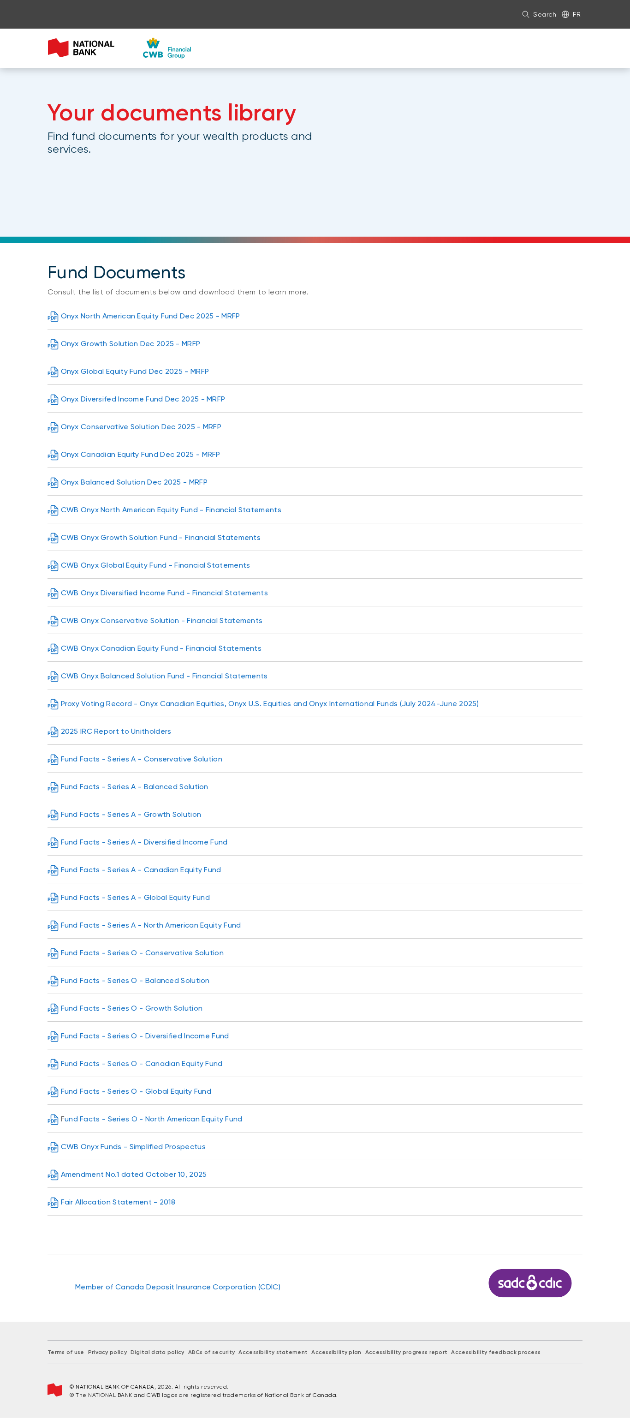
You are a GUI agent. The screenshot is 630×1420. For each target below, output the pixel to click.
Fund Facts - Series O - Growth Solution (132, 1008)
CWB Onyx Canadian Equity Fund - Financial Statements (161, 648)
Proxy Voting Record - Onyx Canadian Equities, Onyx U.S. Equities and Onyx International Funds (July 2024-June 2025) (270, 703)
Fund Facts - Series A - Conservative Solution (142, 759)
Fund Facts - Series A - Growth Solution (131, 814)
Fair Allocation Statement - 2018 (118, 1202)
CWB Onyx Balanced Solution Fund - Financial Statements (164, 675)
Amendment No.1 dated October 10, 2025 (134, 1174)
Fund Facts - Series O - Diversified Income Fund (145, 1035)
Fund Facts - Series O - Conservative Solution (142, 952)
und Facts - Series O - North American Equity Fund (154, 1118)
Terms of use (66, 1352)
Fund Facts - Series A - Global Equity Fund (135, 897)
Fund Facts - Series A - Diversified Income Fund (144, 842)
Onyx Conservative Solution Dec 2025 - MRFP (141, 426)
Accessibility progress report (406, 1352)
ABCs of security (211, 1352)
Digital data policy (157, 1352)
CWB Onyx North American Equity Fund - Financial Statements (171, 509)
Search (544, 14)
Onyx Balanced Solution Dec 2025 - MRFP (134, 482)
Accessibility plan (336, 1352)
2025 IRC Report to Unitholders (116, 731)
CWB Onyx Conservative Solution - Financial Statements (162, 620)
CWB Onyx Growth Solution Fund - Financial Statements (161, 537)
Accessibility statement (273, 1352)
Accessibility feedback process (496, 1352)
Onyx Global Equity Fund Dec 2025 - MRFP (135, 371)
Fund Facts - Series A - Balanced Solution (134, 786)
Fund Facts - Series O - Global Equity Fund (136, 1091)
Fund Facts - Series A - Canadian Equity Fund (141, 869)
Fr (577, 14)
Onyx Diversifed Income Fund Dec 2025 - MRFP (143, 399)
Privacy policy (107, 1352)
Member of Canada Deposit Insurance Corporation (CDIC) (177, 1286)
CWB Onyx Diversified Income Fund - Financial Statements (164, 592)
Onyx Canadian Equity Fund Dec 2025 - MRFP (140, 454)
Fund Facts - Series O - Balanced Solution (135, 980)
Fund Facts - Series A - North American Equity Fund (151, 925)
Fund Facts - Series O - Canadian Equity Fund (142, 1063)
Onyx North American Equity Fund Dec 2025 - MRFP (150, 316)
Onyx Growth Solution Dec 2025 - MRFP (131, 343)
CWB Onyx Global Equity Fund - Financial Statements (155, 565)
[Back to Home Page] (120, 48)
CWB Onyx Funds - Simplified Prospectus (133, 1146)
